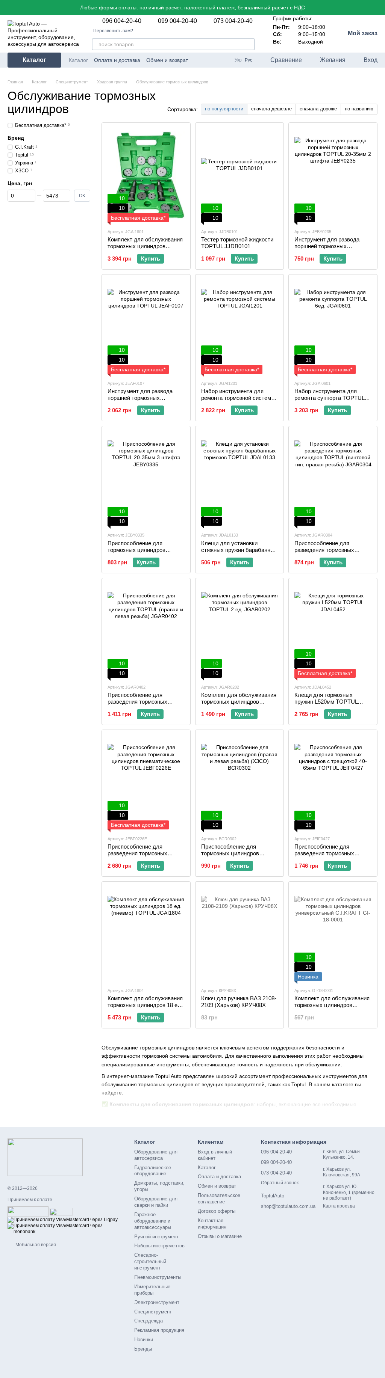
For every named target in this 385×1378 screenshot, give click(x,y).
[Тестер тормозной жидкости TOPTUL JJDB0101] (239, 175)
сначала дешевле (271, 109)
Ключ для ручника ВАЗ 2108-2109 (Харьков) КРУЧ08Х (238, 1001)
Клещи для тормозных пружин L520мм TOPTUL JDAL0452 (326, 702)
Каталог (78, 60)
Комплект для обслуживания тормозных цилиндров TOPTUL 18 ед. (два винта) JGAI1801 (145, 249)
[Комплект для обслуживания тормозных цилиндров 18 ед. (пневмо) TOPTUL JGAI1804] (146, 934)
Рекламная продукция (159, 1330)
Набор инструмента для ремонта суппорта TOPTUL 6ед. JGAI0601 (329, 398)
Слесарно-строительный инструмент (150, 1261)
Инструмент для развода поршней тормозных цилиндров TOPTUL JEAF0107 (140, 401)
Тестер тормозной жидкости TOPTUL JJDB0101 (237, 242)
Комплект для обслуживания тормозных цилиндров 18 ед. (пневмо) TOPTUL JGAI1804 (145, 1005)
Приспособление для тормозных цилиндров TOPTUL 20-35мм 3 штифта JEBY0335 (143, 553)
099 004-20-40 (177, 21)
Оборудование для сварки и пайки (155, 1202)
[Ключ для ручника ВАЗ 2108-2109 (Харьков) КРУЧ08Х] (239, 934)
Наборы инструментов (159, 1245)
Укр (238, 60)
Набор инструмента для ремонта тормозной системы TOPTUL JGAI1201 (238, 398)
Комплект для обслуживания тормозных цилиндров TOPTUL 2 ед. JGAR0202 (238, 702)
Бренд (16, 138)
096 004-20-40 (121, 21)
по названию (359, 109)
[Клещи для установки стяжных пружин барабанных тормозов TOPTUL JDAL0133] (239, 479)
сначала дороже (318, 109)
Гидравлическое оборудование (152, 1171)
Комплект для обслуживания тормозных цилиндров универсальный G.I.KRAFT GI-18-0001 (332, 1008)
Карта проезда (339, 1206)
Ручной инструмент (156, 1236)
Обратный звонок (280, 1182)
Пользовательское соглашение (219, 1199)
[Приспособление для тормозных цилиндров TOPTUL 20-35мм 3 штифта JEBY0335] (146, 479)
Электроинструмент (156, 1302)
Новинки (143, 1339)
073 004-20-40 (233, 21)
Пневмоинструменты (157, 1277)
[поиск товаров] (249, 44)
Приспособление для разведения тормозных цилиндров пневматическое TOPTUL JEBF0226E (143, 856)
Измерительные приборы (152, 1290)
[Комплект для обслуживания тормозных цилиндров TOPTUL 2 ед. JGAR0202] (239, 631)
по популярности (224, 109)
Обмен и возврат (167, 60)
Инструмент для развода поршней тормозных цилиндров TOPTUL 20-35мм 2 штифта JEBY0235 (331, 249)
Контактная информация (212, 1224)
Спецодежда (148, 1321)
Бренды (143, 1349)
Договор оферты (216, 1211)
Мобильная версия (35, 1244)
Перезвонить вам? (113, 30)
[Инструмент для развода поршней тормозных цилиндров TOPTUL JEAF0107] (146, 327)
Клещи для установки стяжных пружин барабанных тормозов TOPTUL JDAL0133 (239, 550)
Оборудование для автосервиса (155, 1155)
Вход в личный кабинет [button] (215, 1155)
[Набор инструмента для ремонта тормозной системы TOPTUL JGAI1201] (239, 327)
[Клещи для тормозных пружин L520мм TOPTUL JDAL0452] (332, 631)
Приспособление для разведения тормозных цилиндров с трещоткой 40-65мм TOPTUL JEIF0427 (329, 856)
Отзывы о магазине (220, 1236)
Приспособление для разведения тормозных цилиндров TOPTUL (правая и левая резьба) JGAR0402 (144, 705)
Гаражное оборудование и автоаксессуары (152, 1221)
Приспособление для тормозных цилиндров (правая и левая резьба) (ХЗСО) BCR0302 (232, 856)
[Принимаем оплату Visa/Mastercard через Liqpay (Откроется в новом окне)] (63, 1219)
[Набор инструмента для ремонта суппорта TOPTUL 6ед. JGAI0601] (332, 327)
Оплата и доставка (117, 60)
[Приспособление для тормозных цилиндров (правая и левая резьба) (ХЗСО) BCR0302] (239, 782)
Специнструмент (153, 1312)
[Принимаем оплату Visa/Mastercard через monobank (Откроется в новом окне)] (65, 1228)
